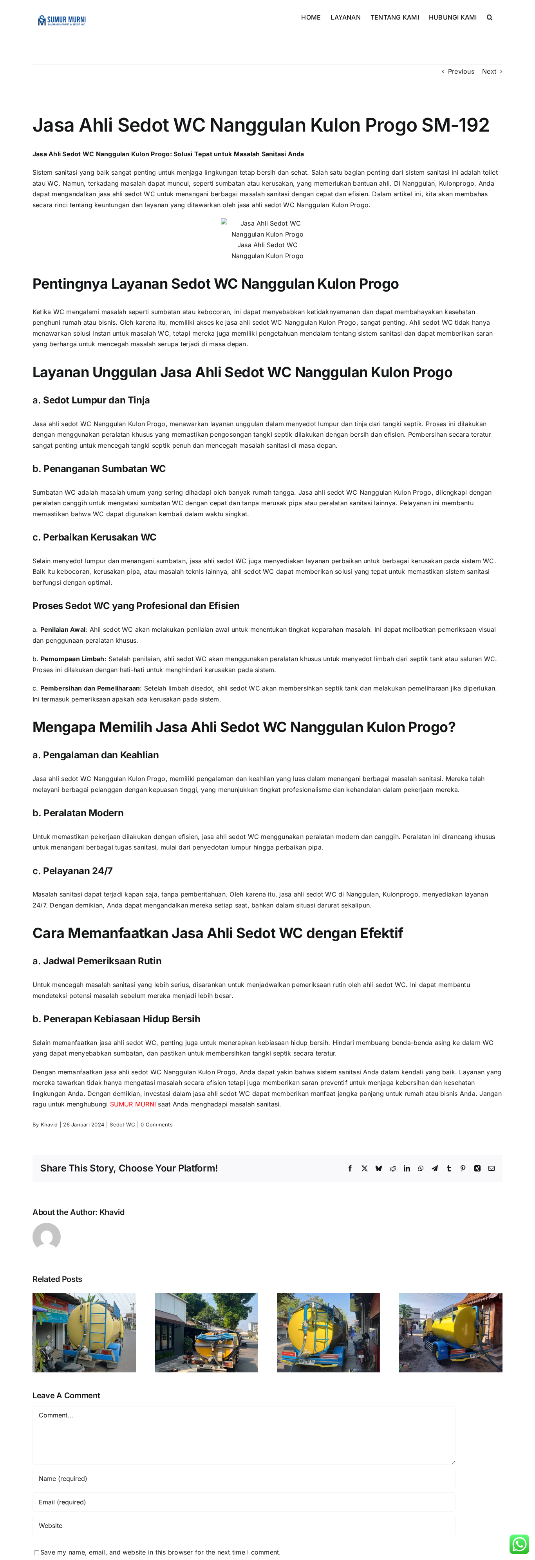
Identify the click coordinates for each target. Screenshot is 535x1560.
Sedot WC (122, 1124)
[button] (490, 16)
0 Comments (156, 1124)
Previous (461, 71)
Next (489, 71)
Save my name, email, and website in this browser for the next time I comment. (160, 1552)
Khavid (49, 1124)
